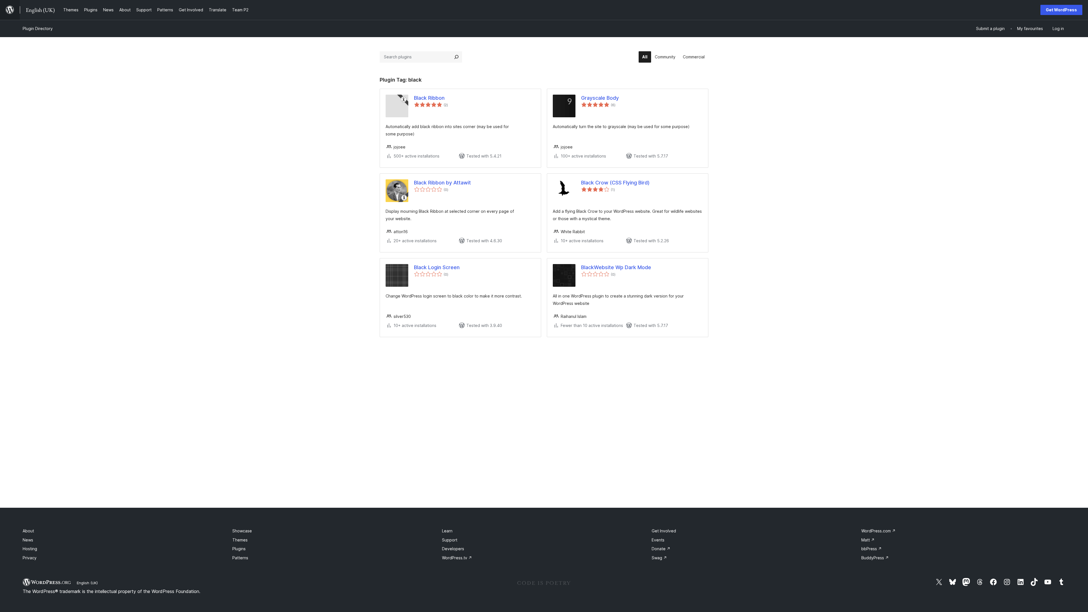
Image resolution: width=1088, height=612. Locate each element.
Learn (447, 530)
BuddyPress (875, 557)
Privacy (30, 557)
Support (449, 539)
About (28, 530)
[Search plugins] (456, 57)
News (28, 539)
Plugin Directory (38, 28)
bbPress (871, 548)
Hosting (30, 548)
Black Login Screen (437, 267)
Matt (868, 539)
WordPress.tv (457, 557)
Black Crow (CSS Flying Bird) (615, 183)
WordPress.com (878, 530)
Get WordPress (1061, 9)
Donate (661, 548)
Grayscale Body (600, 98)
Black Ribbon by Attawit (442, 183)
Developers (453, 548)
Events (658, 539)
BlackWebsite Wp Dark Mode (616, 267)
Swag (659, 557)
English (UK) (87, 583)
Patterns (240, 557)
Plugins (239, 548)
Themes (240, 539)
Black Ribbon (429, 98)
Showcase (242, 530)
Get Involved (664, 530)
